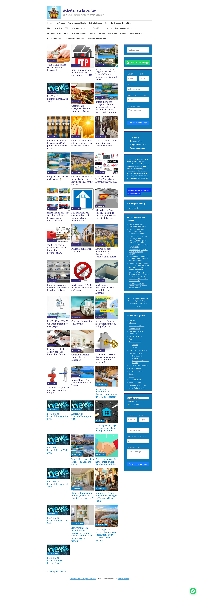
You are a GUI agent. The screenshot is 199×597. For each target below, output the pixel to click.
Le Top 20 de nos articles (101, 28)
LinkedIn (135, 345)
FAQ (66, 28)
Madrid (123, 33)
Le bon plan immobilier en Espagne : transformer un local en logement (106, 392)
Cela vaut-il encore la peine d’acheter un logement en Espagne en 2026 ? (82, 180)
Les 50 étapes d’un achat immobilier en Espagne (81, 383)
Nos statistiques (78, 33)
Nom (141, 74)
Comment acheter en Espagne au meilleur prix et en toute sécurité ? (105, 358)
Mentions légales (133, 301)
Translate (134, 404)
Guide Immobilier (54, 38)
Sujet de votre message (137, 95)
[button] (193, 591)
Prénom (130, 74)
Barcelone (112, 33)
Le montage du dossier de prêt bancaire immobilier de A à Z (58, 352)
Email (129, 85)
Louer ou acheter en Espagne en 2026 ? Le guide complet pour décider (57, 144)
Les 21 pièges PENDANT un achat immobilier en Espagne (105, 288)
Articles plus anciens (56, 571)
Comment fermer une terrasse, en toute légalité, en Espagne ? (82, 495)
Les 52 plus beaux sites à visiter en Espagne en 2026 (82, 462)
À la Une (53, 61)
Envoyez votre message (138, 123)
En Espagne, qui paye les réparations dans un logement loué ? (105, 428)
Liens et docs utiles (97, 33)
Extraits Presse (95, 23)
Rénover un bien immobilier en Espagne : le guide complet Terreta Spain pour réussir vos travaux (82, 534)
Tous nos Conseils (122, 28)
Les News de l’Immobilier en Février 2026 (55, 560)
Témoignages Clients (77, 23)
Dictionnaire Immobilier (75, 38)
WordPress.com (123, 579)
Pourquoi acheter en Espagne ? (81, 250)
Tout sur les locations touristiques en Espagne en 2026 (106, 143)
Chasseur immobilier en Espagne (81, 322)
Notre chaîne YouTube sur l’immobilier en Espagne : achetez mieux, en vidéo (58, 216)
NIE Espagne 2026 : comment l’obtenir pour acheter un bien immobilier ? (81, 216)
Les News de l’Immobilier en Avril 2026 (57, 484)
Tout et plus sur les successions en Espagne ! (56, 67)
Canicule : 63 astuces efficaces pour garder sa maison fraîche (81, 143)
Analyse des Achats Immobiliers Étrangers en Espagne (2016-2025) (106, 497)
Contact (50, 23)
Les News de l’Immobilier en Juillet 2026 (58, 416)
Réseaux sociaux (79, 28)
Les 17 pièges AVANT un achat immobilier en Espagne (57, 324)
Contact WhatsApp (140, 62)
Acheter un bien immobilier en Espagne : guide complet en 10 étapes (105, 252)
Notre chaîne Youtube (97, 38)
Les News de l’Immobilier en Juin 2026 (81, 416)
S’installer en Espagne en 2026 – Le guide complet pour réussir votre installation (106, 214)
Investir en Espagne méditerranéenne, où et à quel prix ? (105, 324)
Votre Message (133, 106)
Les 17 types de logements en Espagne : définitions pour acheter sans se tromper (106, 534)
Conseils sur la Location (137, 357)
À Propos (61, 23)
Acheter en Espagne (79, 10)
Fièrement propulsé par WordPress (83, 579)
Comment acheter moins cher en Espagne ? (80, 357)
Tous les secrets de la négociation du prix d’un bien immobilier (105, 462)
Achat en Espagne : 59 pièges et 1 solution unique (58, 390)
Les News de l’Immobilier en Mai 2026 (57, 450)
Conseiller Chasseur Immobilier (118, 23)
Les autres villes (136, 33)
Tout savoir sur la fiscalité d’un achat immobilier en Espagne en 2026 (56, 248)
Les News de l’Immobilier (57, 33)
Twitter (134, 347)
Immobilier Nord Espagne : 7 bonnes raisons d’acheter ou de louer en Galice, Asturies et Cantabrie (105, 107)
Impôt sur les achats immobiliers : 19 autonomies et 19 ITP (82, 72)
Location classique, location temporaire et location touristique (58, 287)
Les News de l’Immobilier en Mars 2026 (57, 520)
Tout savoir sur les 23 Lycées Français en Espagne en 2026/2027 (106, 179)
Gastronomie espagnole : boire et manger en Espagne (81, 108)
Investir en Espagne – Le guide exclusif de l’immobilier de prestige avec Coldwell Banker (106, 74)
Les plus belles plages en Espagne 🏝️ (57, 178)
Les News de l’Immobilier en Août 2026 (57, 99)
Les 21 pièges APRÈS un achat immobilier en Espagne (81, 287)
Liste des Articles (54, 28)
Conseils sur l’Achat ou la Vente (140, 362)
